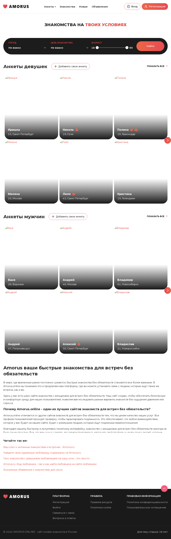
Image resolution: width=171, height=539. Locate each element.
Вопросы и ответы (64, 518)
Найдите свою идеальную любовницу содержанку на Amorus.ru (42, 452)
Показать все (155, 66)
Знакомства (67, 6)
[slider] (97, 47)
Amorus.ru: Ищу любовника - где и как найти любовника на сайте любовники (50, 464)
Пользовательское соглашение (146, 507)
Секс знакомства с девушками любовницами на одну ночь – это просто (46, 458)
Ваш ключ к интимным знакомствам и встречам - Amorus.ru (38, 447)
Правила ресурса (101, 502)
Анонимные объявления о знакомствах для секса (32, 469)
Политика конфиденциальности (147, 502)
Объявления (100, 6)
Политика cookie (100, 507)
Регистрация (61, 502)
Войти (56, 507)
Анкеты (49, 6)
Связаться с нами (63, 512)
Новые (83, 6)
